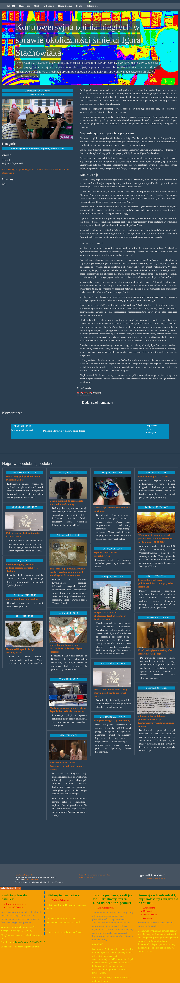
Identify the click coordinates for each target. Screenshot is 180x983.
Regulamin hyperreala (24, 875)
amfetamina (33, 148)
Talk (10, 6)
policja (55, 148)
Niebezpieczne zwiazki (63, 895)
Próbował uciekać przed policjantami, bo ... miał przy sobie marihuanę (155, 583)
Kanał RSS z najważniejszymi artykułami (95, 875)
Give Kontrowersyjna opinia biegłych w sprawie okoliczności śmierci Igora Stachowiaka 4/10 (87, 393)
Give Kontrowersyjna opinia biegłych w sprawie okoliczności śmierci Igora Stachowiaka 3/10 (85, 393)
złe (62, 148)
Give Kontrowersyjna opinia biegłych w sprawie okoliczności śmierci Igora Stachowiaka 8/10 (96, 393)
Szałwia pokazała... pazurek (16, 897)
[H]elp (79, 6)
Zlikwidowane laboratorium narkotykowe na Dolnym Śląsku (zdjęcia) (66, 648)
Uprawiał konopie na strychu (153, 476)
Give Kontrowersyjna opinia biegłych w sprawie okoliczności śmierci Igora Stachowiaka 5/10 (89, 393)
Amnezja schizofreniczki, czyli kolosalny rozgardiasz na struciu (158, 899)
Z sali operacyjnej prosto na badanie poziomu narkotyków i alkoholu (22, 567)
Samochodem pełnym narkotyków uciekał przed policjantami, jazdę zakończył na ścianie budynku (67, 572)
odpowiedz (152, 425)
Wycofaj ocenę (78, 393)
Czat (36, 6)
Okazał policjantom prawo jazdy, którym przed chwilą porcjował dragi (111, 692)
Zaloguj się (92, 6)
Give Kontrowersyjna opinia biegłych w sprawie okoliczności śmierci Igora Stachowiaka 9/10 (98, 393)
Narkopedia (48, 6)
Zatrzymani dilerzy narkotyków (22, 599)
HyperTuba (24, 6)
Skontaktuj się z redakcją (155, 878)
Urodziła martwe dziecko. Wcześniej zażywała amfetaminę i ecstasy (67, 766)
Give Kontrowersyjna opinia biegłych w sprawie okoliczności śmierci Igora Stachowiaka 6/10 (91, 393)
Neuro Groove (65, 6)
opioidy (45, 148)
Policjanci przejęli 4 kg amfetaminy (112, 720)
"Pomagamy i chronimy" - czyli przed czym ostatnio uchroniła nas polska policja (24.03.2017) (155, 538)
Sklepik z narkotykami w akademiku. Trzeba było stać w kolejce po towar (110, 615)
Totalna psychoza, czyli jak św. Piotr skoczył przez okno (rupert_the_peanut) (112, 899)
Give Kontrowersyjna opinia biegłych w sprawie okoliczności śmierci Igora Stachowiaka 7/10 (94, 393)
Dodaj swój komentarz (97, 402)
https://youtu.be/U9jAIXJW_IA (30, 942)
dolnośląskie (18, 148)
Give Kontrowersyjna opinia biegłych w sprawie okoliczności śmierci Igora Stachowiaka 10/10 (100, 393)
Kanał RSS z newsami (87, 877)
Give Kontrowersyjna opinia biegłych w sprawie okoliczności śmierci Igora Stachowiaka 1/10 (80, 393)
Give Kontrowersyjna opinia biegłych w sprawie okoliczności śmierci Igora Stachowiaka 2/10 (82, 393)
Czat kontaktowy (31, 880)
